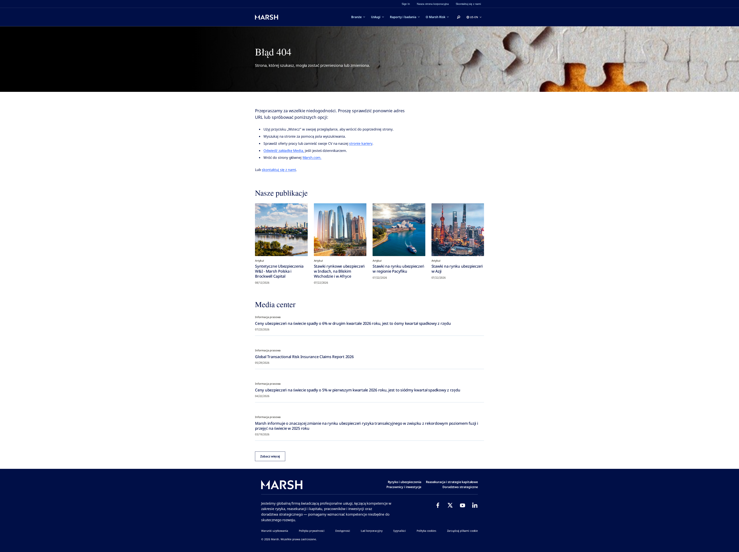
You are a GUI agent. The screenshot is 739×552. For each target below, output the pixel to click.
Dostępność (342, 531)
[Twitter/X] (450, 505)
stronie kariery (360, 143)
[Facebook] (437, 505)
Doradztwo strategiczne (460, 487)
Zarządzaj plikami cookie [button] (462, 531)
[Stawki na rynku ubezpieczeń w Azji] (457, 229)
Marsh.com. (312, 157)
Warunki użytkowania (274, 531)
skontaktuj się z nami (279, 169)
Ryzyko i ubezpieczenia (404, 482)
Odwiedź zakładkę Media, (283, 150)
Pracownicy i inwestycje (403, 487)
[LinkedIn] (474, 505)
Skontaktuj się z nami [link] (468, 3)
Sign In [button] (406, 3)
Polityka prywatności (311, 531)
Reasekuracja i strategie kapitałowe (452, 482)
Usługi (375, 17)
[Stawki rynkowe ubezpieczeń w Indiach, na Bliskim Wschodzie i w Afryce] (340, 229)
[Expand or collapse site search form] (458, 17)
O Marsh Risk (435, 17)
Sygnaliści (399, 531)
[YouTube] (462, 505)
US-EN (474, 17)
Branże (356, 17)
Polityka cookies (426, 531)
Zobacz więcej (270, 456)
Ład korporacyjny (372, 531)
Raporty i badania (403, 17)
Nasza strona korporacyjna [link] (433, 3)
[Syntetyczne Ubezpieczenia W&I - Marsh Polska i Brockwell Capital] (281, 229)
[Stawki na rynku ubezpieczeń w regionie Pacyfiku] (399, 229)
